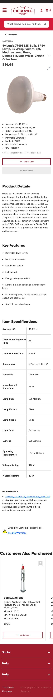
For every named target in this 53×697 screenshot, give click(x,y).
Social (6, 652)
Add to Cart (29, 161)
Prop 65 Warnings (17, 532)
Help (5, 663)
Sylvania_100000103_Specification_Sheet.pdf (27, 496)
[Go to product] (22, 578)
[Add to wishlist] (40, 563)
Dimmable (12, 34)
